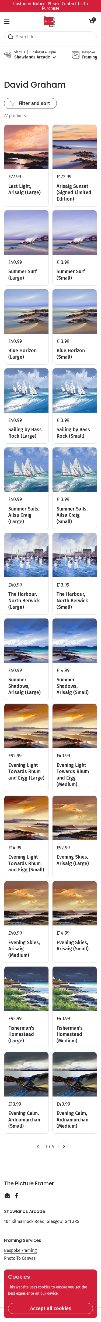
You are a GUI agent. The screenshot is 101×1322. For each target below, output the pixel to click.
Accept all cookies (50, 1308)
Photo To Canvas (20, 1258)
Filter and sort (34, 103)
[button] (91, 21)
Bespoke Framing (20, 1250)
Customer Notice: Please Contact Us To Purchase (50, 6)
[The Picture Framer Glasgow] (49, 21)
